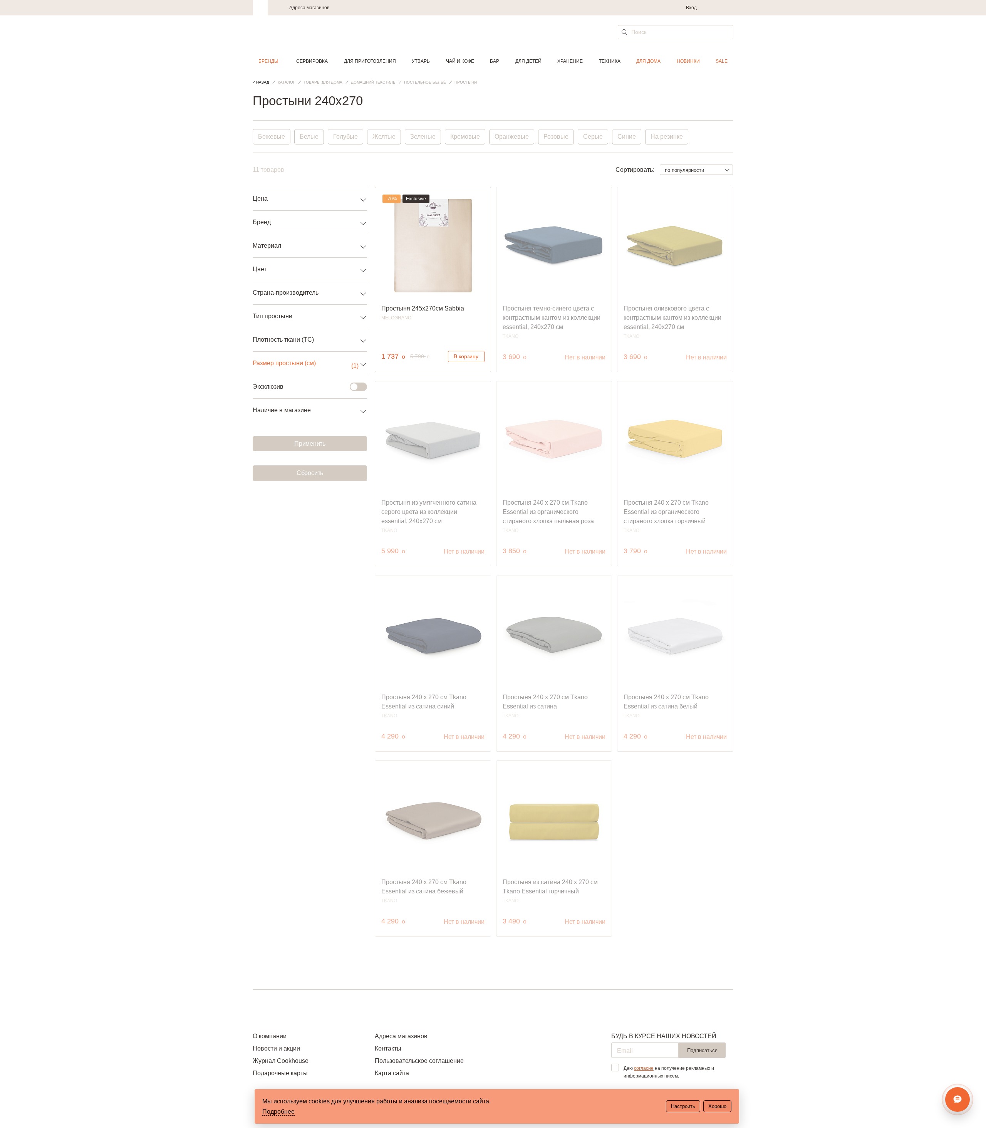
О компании (270, 1036)
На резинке (667, 136)
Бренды (268, 61)
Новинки (688, 61)
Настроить (683, 1106)
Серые (593, 136)
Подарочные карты (280, 1073)
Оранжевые (512, 136)
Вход (691, 7)
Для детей (528, 61)
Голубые (345, 136)
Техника (609, 61)
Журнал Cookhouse (281, 1061)
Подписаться (702, 1050)
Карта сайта (392, 1073)
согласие (644, 1068)
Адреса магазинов (309, 7)
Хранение (570, 61)
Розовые (555, 136)
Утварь (421, 61)
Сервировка (312, 61)
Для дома (648, 61)
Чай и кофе (460, 61)
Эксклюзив (268, 386)
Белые (309, 136)
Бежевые (271, 136)
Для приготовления (370, 61)
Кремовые (465, 136)
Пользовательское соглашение (419, 1061)
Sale (722, 61)
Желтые (384, 136)
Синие (626, 136)
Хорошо (717, 1106)
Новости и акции (276, 1048)
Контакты (388, 1048)
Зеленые (423, 136)
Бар (494, 61)
